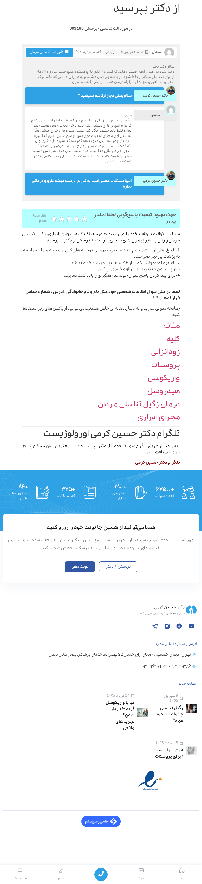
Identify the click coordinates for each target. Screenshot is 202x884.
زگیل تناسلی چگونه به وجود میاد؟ (169, 714)
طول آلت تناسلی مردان (46, 51)
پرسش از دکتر (77, 240)
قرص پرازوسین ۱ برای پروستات (168, 753)
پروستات (165, 365)
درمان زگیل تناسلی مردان (139, 404)
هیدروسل (163, 391)
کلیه (173, 339)
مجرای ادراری (158, 417)
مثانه (171, 326)
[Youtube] (191, 626)
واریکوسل (164, 378)
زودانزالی (165, 352)
